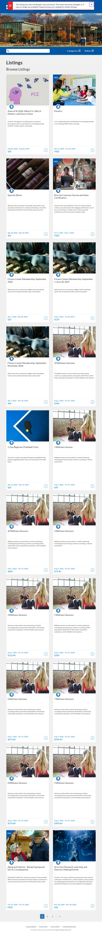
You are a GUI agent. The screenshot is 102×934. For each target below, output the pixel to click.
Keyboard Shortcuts (69, 926)
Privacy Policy (55, 926)
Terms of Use (43, 926)
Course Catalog (31, 926)
